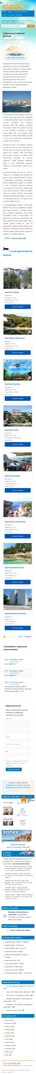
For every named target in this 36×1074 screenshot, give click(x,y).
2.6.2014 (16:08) (14, 684)
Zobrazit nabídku (17, 307)
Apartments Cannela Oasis (15, 522)
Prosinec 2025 (10, 1045)
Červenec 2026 (10, 1023)
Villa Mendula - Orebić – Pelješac (17, 942)
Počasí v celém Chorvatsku (20, 930)
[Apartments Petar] (17, 416)
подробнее (10, 1072)
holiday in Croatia (25, 1070)
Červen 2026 (9, 1027)
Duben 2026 (9, 1033)
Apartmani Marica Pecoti (14, 568)
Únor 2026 (9, 1039)
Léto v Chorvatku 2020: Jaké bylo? (18, 992)
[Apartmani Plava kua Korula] (17, 599)
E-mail (13, 744)
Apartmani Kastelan (12, 384)
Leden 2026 (9, 1042)
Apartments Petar (12, 430)
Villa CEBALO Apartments (15, 338)
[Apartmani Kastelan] (17, 370)
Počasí (4, 15)
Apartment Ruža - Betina (14, 951)
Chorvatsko (4, 1072)
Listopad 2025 (10, 1049)
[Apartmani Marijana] (17, 461)
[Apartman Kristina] (17, 278)
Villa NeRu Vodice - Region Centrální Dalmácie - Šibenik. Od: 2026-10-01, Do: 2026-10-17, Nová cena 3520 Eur (17, 889)
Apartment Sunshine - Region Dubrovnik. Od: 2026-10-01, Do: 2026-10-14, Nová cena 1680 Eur (19, 875)
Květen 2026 (9, 1030)
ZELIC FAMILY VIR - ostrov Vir (15, 948)
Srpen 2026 (9, 1020)
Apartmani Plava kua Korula (15, 613)
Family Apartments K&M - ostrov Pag (18, 973)
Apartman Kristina (12, 292)
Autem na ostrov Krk (13, 1010)
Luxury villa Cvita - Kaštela (14, 970)
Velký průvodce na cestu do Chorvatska (18, 787)
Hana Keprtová (13, 659)
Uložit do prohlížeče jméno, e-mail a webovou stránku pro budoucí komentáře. (17, 763)
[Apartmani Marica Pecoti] (17, 553)
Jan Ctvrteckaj (13, 682)
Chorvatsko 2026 (15, 1063)
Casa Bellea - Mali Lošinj (14, 967)
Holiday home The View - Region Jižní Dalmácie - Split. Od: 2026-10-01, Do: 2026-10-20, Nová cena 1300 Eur (18, 882)
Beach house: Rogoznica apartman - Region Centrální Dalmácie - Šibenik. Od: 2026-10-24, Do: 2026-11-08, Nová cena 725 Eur (18, 868)
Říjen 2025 (9, 1052)
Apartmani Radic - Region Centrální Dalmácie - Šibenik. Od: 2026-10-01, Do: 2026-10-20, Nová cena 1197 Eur (19, 896)
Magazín (10, 12)
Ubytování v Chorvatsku (15, 15)
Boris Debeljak (29, 1065)
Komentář (9, 718)
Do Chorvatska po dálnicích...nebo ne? (20, 986)
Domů (4, 12)
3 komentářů (21, 39)
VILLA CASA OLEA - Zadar (14, 964)
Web (7, 751)
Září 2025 (8, 1055)
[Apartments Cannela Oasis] (17, 507)
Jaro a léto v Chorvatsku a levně (17, 995)
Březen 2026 (9, 1036)
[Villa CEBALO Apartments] (17, 324)
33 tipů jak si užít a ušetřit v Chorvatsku (18, 785)
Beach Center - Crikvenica (14, 945)
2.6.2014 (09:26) (14, 661)
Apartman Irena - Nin (12, 960)
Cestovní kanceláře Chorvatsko (13, 1070)
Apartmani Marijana (12, 476)
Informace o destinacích (21, 12)
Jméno (8, 737)
